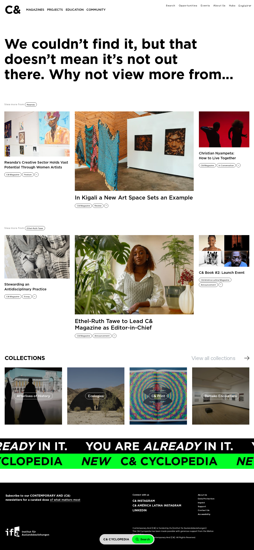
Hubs (232, 5)
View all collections (213, 358)
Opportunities (188, 5)
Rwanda (31, 104)
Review (98, 206)
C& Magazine (12, 174)
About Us (219, 5)
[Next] (246, 358)
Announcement (102, 336)
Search (170, 5)
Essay (27, 296)
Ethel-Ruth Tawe (35, 228)
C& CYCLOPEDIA (135, 461)
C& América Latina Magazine (215, 280)
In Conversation (226, 165)
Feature (28, 174)
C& (13, 9)
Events (205, 5)
